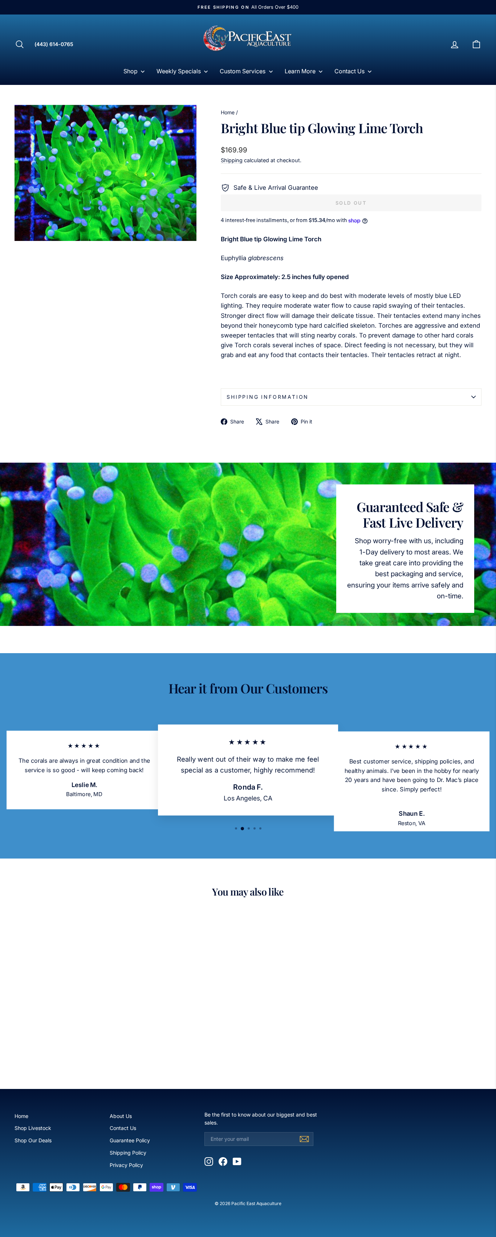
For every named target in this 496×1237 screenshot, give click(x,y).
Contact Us (123, 1128)
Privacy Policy (126, 1165)
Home (228, 112)
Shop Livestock (33, 1128)
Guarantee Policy (130, 1140)
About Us (121, 1116)
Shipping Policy (128, 1153)
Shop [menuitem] (130, 71)
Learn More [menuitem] (300, 71)
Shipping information (268, 397)
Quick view (70, 1018)
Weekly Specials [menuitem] (178, 71)
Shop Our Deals (33, 1140)
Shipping (232, 160)
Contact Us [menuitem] (349, 71)
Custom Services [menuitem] (242, 71)
